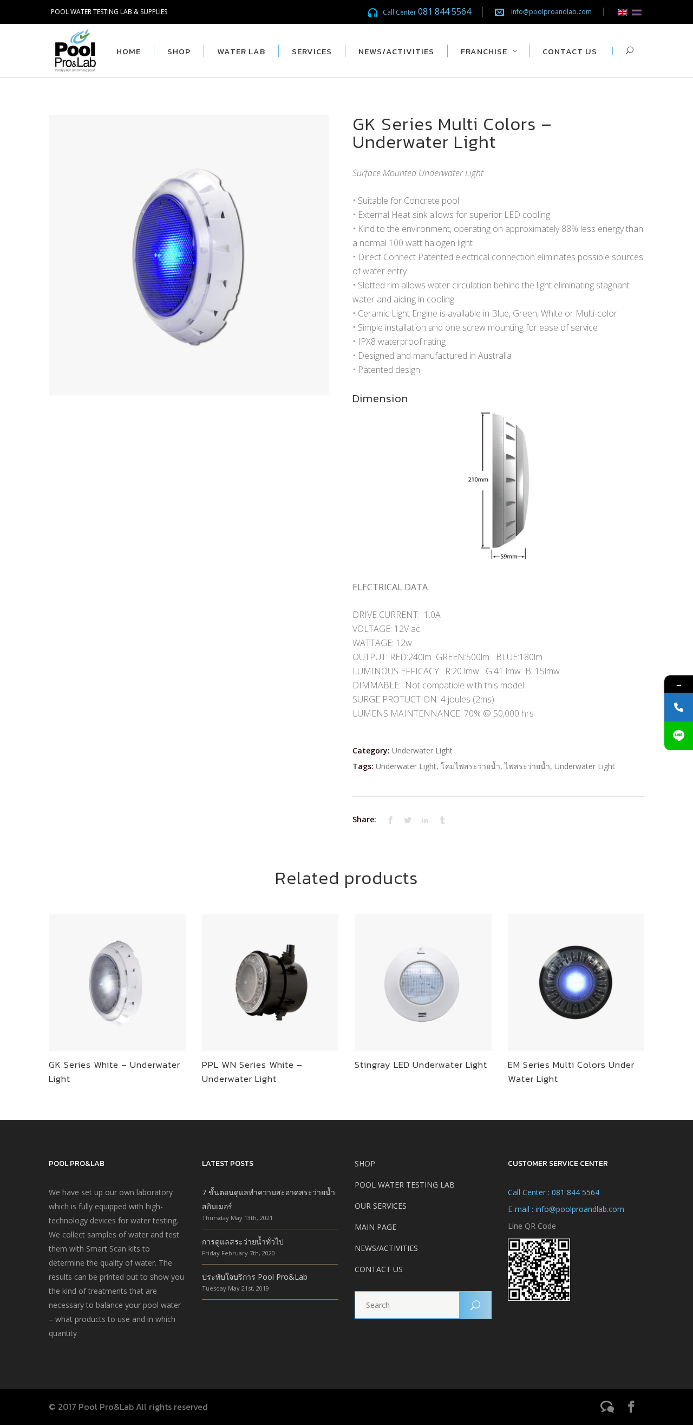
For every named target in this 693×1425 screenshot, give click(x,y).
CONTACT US (379, 1269)
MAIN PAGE (375, 1227)
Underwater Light (422, 750)
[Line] (678, 735)
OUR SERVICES (381, 1206)
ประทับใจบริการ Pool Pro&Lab (255, 1277)
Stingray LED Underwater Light (421, 1065)
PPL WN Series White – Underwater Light (252, 1072)
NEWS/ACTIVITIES (386, 1248)
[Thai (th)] (637, 11)
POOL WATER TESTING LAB (405, 1184)
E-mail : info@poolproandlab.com (566, 1209)
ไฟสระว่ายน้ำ (527, 766)
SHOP (365, 1163)
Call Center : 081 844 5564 (553, 1192)
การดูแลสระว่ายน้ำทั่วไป (243, 1241)
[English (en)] (622, 11)
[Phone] (678, 707)
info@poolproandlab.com (551, 11)
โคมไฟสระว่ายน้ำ (470, 766)
